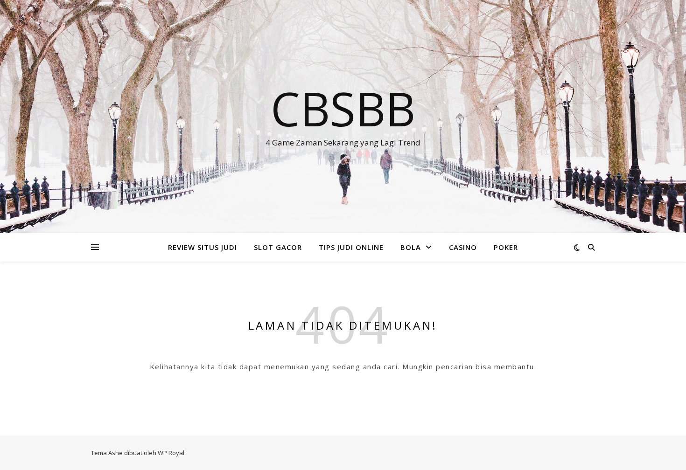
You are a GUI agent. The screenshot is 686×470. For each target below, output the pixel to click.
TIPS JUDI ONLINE (351, 247)
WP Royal (171, 453)
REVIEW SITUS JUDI (202, 247)
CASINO (463, 247)
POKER (506, 247)
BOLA (410, 247)
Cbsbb (343, 108)
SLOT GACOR (278, 247)
